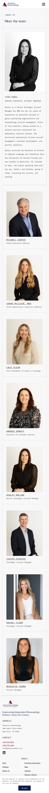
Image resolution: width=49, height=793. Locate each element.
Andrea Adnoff (15, 431)
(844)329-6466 (8, 745)
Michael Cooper (16, 240)
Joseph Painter (16, 559)
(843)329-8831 (8, 742)
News (26, 767)
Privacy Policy (30, 775)
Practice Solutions (32, 763)
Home (4, 763)
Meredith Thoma (16, 686)
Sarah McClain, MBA (18, 303)
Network (6, 767)
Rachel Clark (14, 622)
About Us (6, 771)
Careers (27, 771)
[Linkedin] (4, 752)
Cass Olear (13, 367)
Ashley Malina (15, 495)
